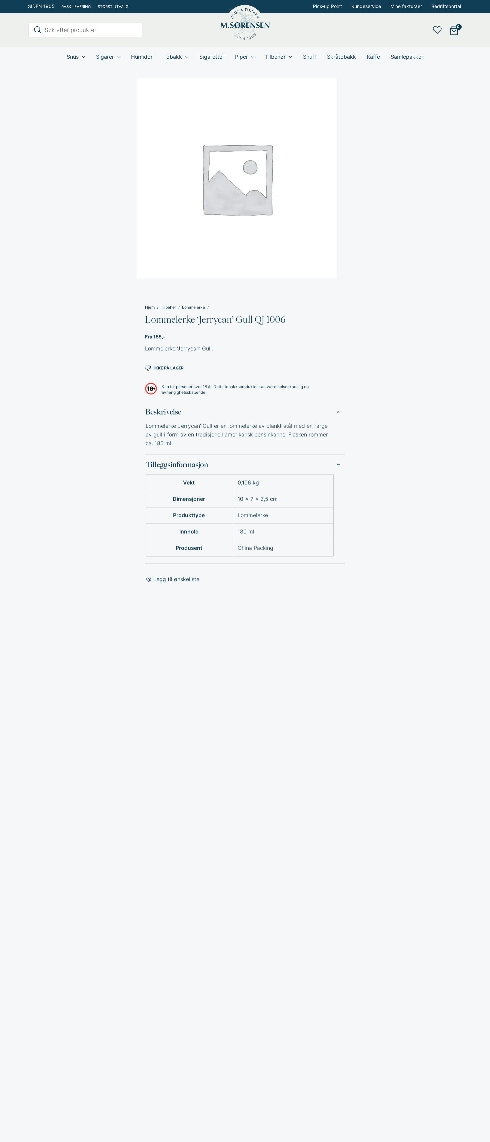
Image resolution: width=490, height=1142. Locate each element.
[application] (82, 57)
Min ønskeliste (439, 30)
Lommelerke (193, 307)
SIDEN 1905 (41, 6)
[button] (172, 579)
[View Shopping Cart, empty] (454, 30)
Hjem (150, 307)
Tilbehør (168, 307)
